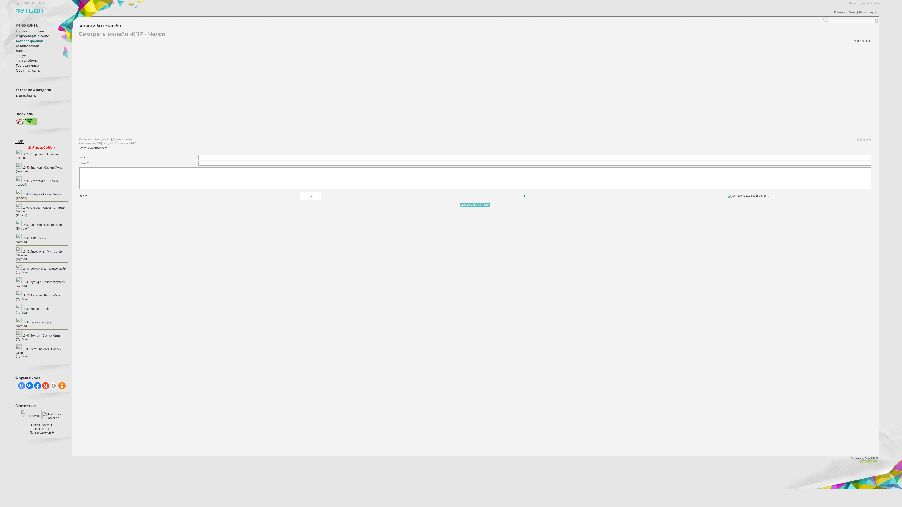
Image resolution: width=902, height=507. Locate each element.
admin (129, 139)
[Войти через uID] (21, 385)
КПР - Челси (38, 238)
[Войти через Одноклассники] (62, 385)
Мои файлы (24, 95)
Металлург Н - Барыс (44, 181)
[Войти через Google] (54, 385)
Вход (852, 12)
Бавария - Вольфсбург (45, 295)
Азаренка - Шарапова (44, 154)
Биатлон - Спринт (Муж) (46, 167)
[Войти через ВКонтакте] (29, 385)
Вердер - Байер (40, 309)
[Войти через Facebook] (37, 385)
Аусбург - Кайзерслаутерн (47, 282)
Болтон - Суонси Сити (45, 335)
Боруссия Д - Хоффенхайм (48, 268)
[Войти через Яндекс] (45, 385)
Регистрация (867, 12)
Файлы (97, 25)
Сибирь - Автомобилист (46, 194)
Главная (839, 12)
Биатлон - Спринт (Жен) (46, 225)
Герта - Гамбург (40, 322)
